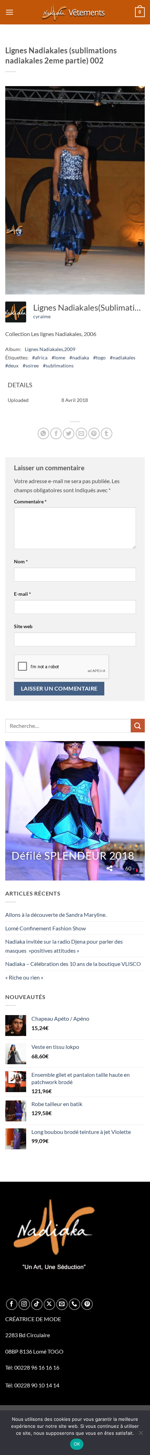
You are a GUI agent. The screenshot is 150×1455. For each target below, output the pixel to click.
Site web (23, 626)
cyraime (42, 316)
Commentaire (30, 501)
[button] (9, 12)
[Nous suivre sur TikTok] (37, 1304)
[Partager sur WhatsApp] (43, 433)
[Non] (140, 1434)
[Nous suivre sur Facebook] (11, 1304)
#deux (11, 365)
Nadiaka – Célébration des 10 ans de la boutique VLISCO (73, 963)
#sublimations (58, 365)
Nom (21, 561)
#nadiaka (79, 357)
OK (77, 1444)
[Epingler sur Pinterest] (94, 433)
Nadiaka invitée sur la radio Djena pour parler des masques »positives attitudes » (64, 946)
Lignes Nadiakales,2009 (50, 349)
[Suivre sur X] (49, 1304)
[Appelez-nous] (74, 1304)
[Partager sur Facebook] (56, 433)
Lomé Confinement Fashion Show (45, 928)
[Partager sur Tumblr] (106, 433)
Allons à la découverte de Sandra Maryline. (55, 914)
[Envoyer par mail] (81, 433)
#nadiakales (122, 357)
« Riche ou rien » (24, 977)
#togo (99, 357)
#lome (58, 357)
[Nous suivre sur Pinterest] (87, 1304)
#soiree (31, 365)
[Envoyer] (138, 725)
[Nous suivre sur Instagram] (24, 1304)
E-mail (22, 594)
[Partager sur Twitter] (68, 433)
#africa (39, 357)
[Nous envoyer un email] (62, 1304)
